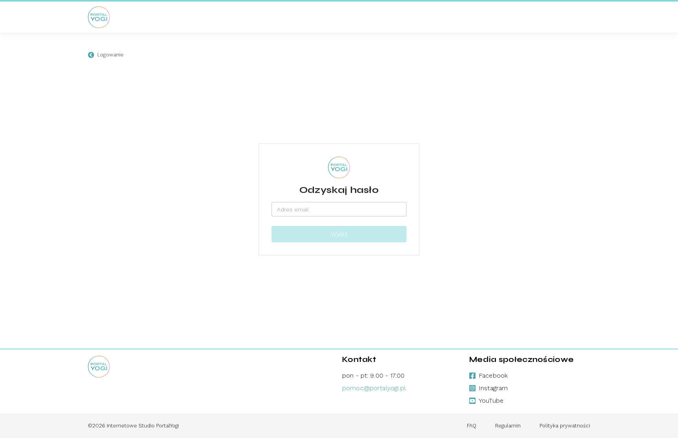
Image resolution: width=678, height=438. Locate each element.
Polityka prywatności (564, 426)
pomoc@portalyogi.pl (374, 388)
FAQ (471, 426)
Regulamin (508, 426)
